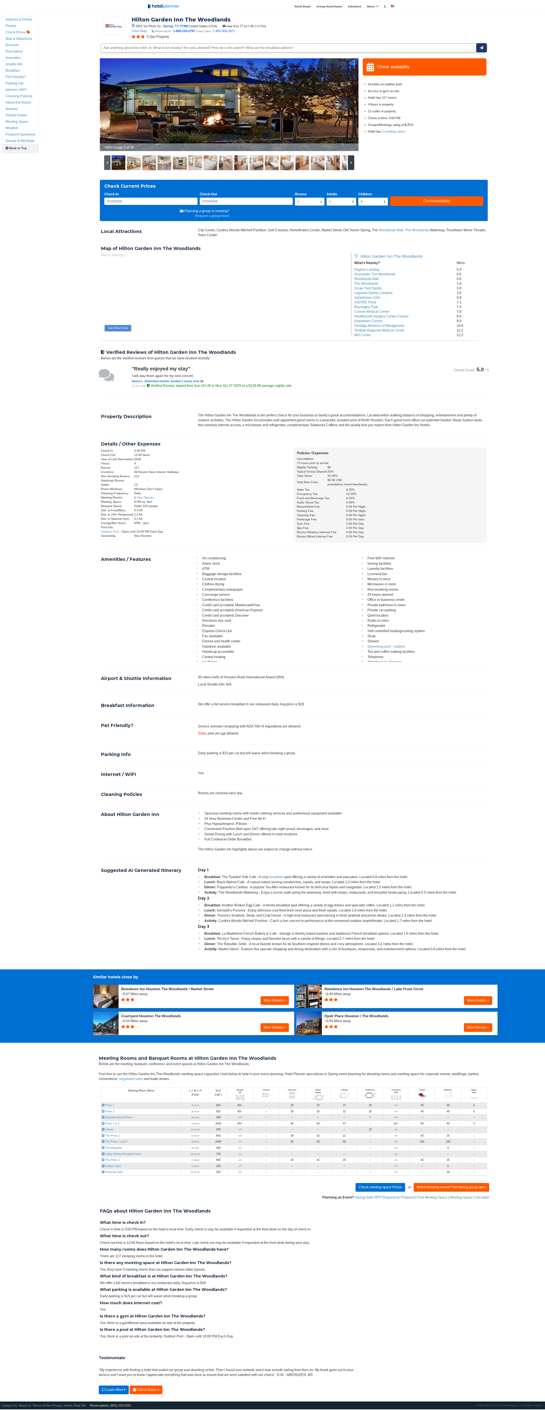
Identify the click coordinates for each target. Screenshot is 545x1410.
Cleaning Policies (19, 96)
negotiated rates (131, 1079)
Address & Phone (19, 19)
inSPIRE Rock (365, 302)
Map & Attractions (19, 38)
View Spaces (145, 497)
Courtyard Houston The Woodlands (151, 1016)
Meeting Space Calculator (469, 1197)
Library (108, 1129)
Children (365, 194)
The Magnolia (113, 1147)
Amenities (13, 58)
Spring (168, 26)
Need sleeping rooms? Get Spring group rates (451, 1187)
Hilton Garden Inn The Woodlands (391, 256)
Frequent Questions (20, 134)
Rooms (301, 194)
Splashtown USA (367, 297)
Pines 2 (109, 1111)
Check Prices (16, 32)
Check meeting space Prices (380, 1187)
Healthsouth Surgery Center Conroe (381, 316)
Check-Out (208, 194)
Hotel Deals (302, 6)
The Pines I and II (115, 1141)
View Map (139, 31)
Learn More (114, 1389)
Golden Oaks (112, 1166)
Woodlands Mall (391, 230)
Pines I (109, 1105)
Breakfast (13, 70)
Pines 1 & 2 (112, 1123)
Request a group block (212, 216)
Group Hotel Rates (329, 6)
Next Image (345, 104)
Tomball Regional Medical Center (379, 330)
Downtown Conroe (368, 321)
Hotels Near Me (75, 1405)
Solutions (354, 6)
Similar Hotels (16, 115)
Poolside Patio (113, 1172)
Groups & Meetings (20, 141)
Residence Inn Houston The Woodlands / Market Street (167, 989)
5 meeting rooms (393, 131)
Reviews (12, 45)
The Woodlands (417, 230)
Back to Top (18, 148)
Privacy (57, 1405)
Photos (11, 26)
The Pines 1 (112, 1159)
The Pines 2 (112, 1135)
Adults (332, 194)
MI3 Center (362, 335)
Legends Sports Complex (373, 293)
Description (14, 51)
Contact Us (9, 1405)
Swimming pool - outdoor (386, 646)
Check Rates (146, 1389)
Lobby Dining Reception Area (122, 1154)
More (371, 6)
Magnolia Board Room (118, 1117)
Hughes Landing (366, 269)
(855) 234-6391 (120, 1405)
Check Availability (436, 201)
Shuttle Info (14, 64)
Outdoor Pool (110, 531)
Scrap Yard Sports (368, 288)
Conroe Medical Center (371, 311)
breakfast (276, 877)
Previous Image (113, 104)
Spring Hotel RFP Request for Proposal (384, 1197)
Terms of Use (41, 1405)
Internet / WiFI (16, 89)
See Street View (118, 328)
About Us (24, 1405)
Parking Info (15, 83)
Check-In (111, 194)
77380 (184, 26)
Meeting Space (17, 121)
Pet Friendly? (16, 77)
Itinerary (12, 109)
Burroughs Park (366, 307)
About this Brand (18, 102)
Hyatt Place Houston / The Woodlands (356, 1016)
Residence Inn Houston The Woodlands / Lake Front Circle (373, 989)
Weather (12, 128)
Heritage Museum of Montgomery (379, 325)
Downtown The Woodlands (374, 274)
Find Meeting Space (432, 1197)
